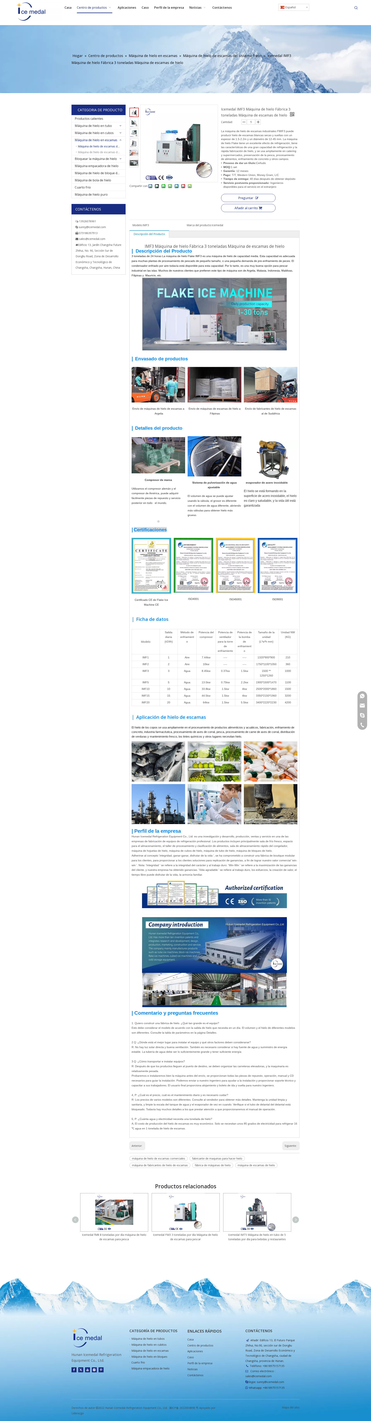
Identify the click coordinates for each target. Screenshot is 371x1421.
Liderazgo (77, 1413)
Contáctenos (195, 1375)
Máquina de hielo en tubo (93, 126)
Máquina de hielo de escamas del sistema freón (101, 146)
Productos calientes (89, 118)
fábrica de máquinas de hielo (213, 1165)
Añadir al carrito (246, 208)
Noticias (192, 1369)
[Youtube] (87, 1369)
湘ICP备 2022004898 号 (183, 1408)
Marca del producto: (199, 225)
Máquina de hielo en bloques (149, 1356)
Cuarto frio (83, 187)
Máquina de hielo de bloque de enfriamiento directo (100, 173)
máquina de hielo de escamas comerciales (158, 1158)
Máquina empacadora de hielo (96, 166)
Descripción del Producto (149, 234)
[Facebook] (74, 1369)
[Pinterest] (101, 1369)
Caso (190, 1357)
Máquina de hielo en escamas (96, 140)
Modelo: (137, 225)
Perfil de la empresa (199, 1363)
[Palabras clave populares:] (356, 8)
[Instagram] (94, 1369)
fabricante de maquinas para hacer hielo (217, 1158)
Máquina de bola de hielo (93, 180)
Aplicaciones (195, 1351)
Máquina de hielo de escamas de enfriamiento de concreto (101, 152)
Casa (190, 1339)
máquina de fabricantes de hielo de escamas (160, 1165)
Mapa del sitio (291, 1407)
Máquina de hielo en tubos (148, 1338)
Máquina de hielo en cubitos (149, 1344)
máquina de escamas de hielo (256, 1165)
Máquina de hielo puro (91, 194)
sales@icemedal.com (258, 1376)
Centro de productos (200, 1345)
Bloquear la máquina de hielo (96, 159)
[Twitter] (80, 1369)
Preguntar (245, 198)
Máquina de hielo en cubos (94, 133)
